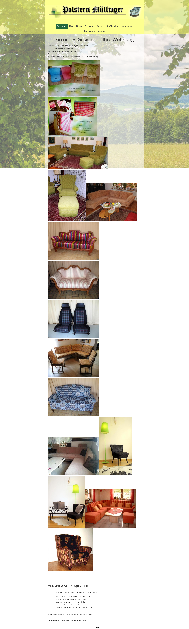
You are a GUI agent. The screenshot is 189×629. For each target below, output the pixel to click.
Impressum (126, 26)
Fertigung (89, 26)
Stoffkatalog (112, 26)
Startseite (61, 26)
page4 (97, 627)
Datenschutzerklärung (94, 31)
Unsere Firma (75, 26)
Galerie (100, 26)
